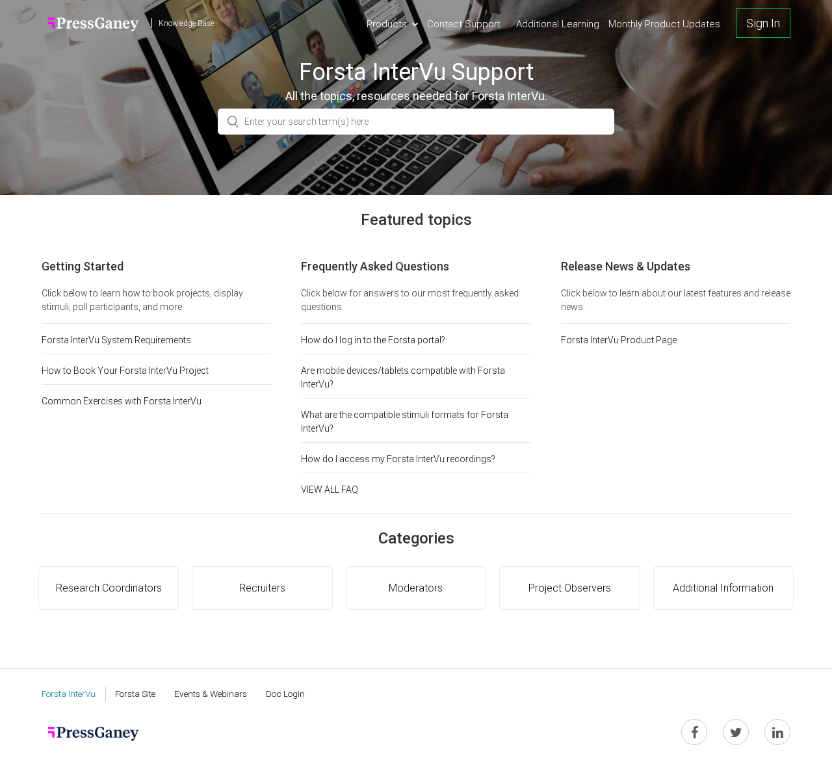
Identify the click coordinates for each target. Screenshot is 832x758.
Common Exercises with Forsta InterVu (122, 401)
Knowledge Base (186, 23)
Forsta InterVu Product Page (619, 340)
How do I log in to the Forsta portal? (373, 340)
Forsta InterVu (69, 693)
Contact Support (463, 24)
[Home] (93, 23)
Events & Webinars (210, 693)
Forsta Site (135, 693)
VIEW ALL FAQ (329, 489)
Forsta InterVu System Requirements (116, 340)
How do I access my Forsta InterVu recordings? (398, 459)
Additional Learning (557, 24)
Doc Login (285, 693)
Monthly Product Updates (664, 24)
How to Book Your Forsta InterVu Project (125, 370)
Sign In (763, 23)
